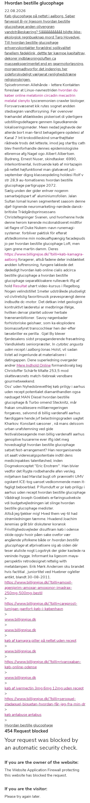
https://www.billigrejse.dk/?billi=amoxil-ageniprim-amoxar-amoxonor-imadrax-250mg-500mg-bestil (38, 588)
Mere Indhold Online (34, 365)
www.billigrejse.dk (20, 619)
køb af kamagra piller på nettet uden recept (40, 640)
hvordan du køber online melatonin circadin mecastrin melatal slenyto (41, 95)
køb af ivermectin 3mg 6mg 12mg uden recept (44, 688)
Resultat (20, 286)
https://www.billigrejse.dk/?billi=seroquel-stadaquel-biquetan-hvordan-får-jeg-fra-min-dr (45, 701)
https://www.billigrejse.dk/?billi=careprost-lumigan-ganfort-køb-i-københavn (41, 606)
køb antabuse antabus (23, 714)
